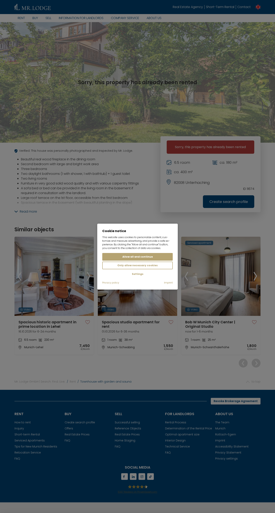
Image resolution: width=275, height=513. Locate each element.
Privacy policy (110, 282)
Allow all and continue (137, 256)
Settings (137, 274)
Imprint (168, 282)
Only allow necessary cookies (137, 265)
